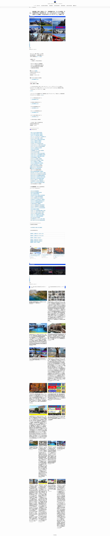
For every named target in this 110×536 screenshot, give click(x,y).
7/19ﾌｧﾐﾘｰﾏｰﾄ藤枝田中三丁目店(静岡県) (37, 206)
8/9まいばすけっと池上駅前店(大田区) (37, 178)
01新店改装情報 (32, 16)
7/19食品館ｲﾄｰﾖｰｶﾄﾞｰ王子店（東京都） (37, 150)
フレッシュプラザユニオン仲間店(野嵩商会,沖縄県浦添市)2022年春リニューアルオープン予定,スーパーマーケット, (36, 255)
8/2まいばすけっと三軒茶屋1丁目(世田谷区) (38, 174)
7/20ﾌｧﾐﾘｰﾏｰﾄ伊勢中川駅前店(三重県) (37, 213)
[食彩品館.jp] (55, 2)
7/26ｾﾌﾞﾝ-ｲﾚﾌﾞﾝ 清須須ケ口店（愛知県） (38, 214)
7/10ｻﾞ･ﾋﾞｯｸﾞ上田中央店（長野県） (37, 135)
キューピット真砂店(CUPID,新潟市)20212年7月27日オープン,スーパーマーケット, (47, 255)
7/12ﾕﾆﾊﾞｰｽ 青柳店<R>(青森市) (36, 140)
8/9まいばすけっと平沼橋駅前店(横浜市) (38, 175)
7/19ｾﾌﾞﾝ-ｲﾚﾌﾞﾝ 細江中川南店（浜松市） (38, 211)
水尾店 (36, 70)
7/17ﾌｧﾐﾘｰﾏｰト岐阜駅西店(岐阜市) (36, 202)
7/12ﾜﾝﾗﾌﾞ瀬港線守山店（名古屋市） (37, 197)
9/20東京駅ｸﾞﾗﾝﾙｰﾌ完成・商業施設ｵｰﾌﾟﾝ (38, 181)
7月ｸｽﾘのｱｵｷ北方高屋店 (35, 192)
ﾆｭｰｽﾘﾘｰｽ (31, 90)
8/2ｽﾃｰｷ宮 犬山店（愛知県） (36, 217)
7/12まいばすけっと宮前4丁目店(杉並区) (38, 139)
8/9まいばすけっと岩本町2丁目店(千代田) (38, 176)
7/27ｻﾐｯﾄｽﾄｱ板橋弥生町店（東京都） (37, 163)
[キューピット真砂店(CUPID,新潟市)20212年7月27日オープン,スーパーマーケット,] (47, 251)
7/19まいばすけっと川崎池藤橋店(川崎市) (38, 154)
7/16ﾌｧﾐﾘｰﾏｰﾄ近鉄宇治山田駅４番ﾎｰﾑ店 (37, 200)
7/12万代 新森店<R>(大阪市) (36, 142)
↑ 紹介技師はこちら (34, 103)
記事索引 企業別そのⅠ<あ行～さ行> (37, 233)
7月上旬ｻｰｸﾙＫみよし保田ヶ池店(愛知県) (38, 195)
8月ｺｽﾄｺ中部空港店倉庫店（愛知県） (37, 171)
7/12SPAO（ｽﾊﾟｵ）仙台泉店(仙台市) (37, 143)
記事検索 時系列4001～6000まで (36, 241)
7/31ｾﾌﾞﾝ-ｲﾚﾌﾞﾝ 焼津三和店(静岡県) (37, 216)
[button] (29, 42)
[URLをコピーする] (30, 48)
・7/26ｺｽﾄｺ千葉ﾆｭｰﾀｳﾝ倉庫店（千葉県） (37, 160)
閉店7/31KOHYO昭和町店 (35, 165)
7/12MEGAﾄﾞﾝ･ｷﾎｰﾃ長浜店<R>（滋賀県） (38, 199)
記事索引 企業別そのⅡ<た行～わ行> (37, 235)
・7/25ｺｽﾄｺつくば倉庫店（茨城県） (36, 158)
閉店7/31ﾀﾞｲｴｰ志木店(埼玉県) (36, 168)
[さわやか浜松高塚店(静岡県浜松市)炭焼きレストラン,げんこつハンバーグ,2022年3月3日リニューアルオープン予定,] (58, 251)
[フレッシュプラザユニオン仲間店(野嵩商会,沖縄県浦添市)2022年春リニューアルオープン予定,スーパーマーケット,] (35, 251)
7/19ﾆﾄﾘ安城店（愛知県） (35, 209)
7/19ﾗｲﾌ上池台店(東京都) (35, 151)
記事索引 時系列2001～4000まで (36, 239)
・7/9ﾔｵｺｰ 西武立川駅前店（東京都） (36, 133)
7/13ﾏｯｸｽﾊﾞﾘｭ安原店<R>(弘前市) (36, 147)
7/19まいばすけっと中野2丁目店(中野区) (38, 153)
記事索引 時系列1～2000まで (35, 237)
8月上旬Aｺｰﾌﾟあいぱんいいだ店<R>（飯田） (38, 172)
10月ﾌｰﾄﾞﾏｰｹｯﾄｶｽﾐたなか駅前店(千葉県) (38, 182)
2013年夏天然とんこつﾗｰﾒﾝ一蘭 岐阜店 (38, 218)
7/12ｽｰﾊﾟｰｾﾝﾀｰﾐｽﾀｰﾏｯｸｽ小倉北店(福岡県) (38, 146)
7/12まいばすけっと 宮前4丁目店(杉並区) (38, 144)
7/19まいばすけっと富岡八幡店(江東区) (37, 156)
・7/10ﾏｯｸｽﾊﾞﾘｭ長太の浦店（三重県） (36, 138)
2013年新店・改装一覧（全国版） (36, 227)
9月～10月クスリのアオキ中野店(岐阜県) (38, 220)
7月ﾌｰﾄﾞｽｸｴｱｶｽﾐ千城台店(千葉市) (36, 132)
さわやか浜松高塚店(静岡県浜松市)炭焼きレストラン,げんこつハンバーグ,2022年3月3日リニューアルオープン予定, (59, 255)
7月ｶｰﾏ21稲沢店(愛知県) (35, 193)
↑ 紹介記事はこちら (34, 79)
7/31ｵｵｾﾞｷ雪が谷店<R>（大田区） (37, 164)
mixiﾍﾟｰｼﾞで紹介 (39, 56)
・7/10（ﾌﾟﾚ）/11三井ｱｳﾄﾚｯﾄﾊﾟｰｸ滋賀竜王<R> (38, 136)
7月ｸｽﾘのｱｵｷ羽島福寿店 (35, 191)
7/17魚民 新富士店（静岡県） (36, 203)
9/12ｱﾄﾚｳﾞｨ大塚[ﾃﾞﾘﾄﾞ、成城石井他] (37, 179)
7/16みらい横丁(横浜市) (35, 149)
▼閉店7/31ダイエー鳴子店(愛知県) (36, 167)
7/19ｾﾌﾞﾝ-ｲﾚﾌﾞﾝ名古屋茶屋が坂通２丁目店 (38, 210)
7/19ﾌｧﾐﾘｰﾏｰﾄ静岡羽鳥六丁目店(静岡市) (37, 204)
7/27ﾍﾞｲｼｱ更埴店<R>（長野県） (36, 161)
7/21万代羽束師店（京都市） (36, 157)
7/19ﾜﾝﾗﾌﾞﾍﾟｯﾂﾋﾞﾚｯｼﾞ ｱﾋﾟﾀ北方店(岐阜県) (38, 207)
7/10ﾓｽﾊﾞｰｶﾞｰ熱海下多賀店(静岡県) (37, 196)
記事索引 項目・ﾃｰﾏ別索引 (35, 242)
